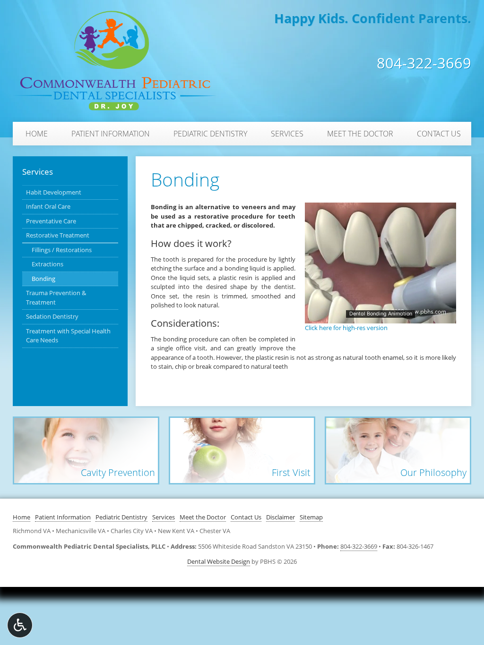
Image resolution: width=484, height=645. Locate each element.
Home (37, 133)
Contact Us (439, 133)
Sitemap (311, 517)
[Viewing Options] (20, 625)
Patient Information (110, 133)
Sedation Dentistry (52, 316)
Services (287, 133)
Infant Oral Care (48, 206)
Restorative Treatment (57, 235)
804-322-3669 (424, 63)
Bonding (43, 278)
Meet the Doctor (360, 133)
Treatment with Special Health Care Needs (68, 336)
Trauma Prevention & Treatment (56, 297)
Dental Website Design (218, 561)
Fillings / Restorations (62, 250)
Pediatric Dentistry (210, 133)
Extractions (47, 264)
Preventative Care (51, 221)
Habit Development (53, 192)
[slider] (380, 315)
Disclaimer (280, 517)
